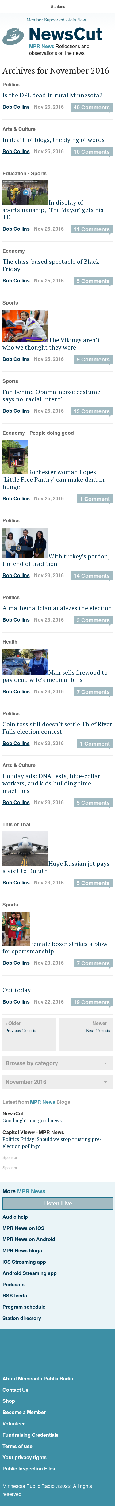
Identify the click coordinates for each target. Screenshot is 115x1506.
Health (9, 641)
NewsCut (13, 1113)
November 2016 (26, 1082)
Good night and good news (32, 1120)
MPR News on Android (28, 1239)
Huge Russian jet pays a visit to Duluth (55, 867)
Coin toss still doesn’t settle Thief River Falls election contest (57, 728)
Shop (8, 1400)
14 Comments (92, 576)
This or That (16, 824)
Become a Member (24, 1412)
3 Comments (93, 620)
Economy (13, 250)
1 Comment (95, 499)
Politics (11, 84)
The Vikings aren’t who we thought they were (51, 343)
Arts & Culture (19, 128)
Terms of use (17, 1446)
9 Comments (93, 359)
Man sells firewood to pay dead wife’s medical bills (55, 676)
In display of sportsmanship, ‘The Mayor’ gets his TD (52, 209)
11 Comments (92, 229)
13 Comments (92, 411)
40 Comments (92, 107)
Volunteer (13, 1423)
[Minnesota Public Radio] (20, 7)
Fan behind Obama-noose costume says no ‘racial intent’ (51, 395)
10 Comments (92, 152)
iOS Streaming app (24, 1261)
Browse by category (32, 1063)
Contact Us (15, 1389)
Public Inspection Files (28, 1468)
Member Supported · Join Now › (58, 19)
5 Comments (93, 281)
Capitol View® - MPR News (33, 1132)
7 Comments (93, 692)
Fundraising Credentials (30, 1434)
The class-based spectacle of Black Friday (50, 265)
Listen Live (57, 1203)
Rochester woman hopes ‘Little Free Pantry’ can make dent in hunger (53, 479)
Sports (39, 173)
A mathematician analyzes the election (57, 608)
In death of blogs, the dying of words (53, 139)
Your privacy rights (24, 1457)
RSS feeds (14, 1295)
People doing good (51, 432)
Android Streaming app (29, 1273)
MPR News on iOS (23, 1228)
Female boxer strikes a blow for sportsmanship (55, 947)
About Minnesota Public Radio (37, 1378)
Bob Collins (16, 106)
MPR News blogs (22, 1250)
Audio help (15, 1216)
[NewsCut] (65, 38)
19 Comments (92, 1002)
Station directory (21, 1318)
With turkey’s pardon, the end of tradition (55, 560)
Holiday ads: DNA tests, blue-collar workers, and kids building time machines (51, 783)
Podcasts (13, 1284)
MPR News (41, 46)
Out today (16, 990)
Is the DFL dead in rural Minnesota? (52, 95)
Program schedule (23, 1306)
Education (14, 173)
